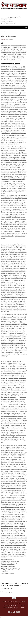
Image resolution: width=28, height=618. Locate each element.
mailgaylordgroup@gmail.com (11, 23)
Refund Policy (14, 605)
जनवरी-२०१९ (3, 30)
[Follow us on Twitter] (14, 612)
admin (3, 39)
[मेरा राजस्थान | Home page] (14, 5)
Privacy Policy (7, 605)
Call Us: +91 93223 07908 (7, 21)
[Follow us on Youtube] (17, 612)
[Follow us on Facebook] (9, 612)
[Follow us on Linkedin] (19, 612)
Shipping (16, 607)
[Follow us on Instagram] (11, 612)
